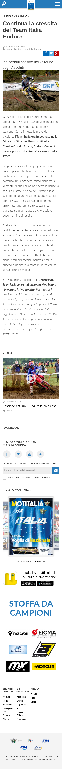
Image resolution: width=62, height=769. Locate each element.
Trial (19, 709)
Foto (33, 698)
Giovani (9, 49)
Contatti (6, 715)
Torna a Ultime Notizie (17, 16)
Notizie (17, 49)
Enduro (9, 411)
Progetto (6, 697)
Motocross (21, 697)
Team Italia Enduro (32, 49)
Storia (5, 701)
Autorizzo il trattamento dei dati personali (29, 478)
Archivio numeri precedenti (31, 562)
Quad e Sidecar (20, 714)
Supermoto (22, 705)
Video (33, 702)
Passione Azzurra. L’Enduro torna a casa (29, 406)
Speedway (21, 719)
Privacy (6, 719)
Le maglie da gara (8, 710)
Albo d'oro (7, 705)
